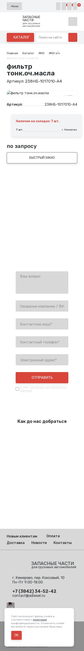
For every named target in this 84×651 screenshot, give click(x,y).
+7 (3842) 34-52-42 (32, 241)
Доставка (16, 543)
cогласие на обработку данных (43, 388)
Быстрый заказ (42, 158)
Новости (39, 543)
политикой (40, 619)
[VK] (11, 606)
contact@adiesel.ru (32, 253)
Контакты (63, 543)
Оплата (53, 536)
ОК (16, 635)
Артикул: (15, 104)
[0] (64, 6)
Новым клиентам (22, 536)
